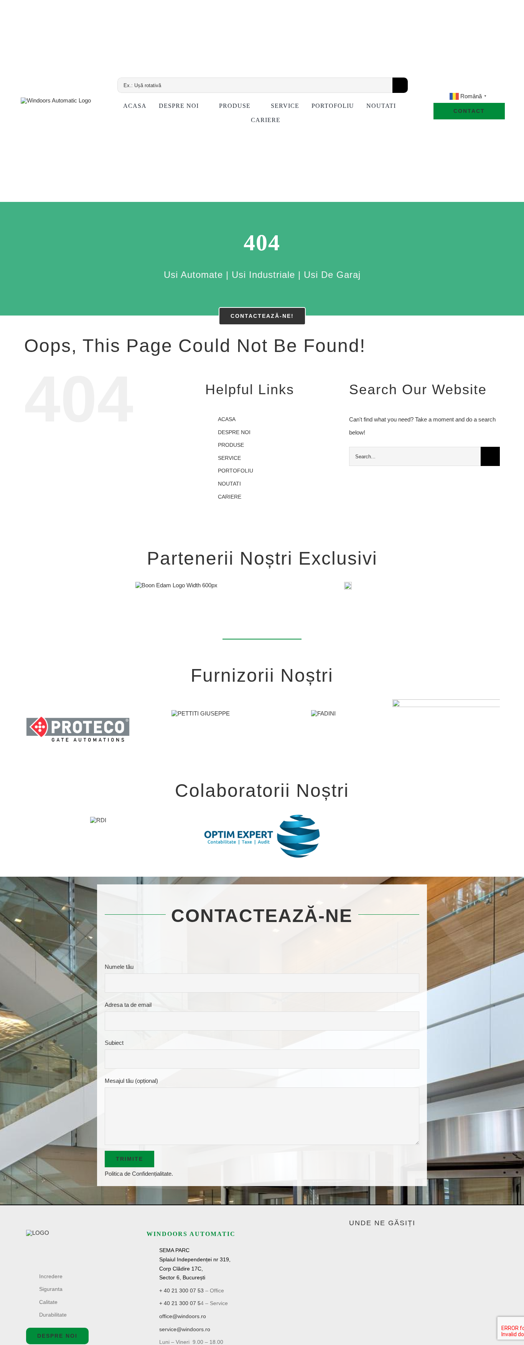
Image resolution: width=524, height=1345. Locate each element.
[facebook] (443, 86)
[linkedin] (469, 86)
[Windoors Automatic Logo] (37, 1232)
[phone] (495, 86)
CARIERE (229, 497)
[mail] (482, 86)
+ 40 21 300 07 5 (180, 1303)
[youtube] (456, 86)
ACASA (227, 419)
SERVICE (229, 458)
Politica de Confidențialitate (138, 1173)
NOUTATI (229, 484)
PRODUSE (231, 445)
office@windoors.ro (182, 1316)
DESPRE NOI (234, 432)
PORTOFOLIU (235, 471)
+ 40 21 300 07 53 (181, 1290)
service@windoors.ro (184, 1329)
